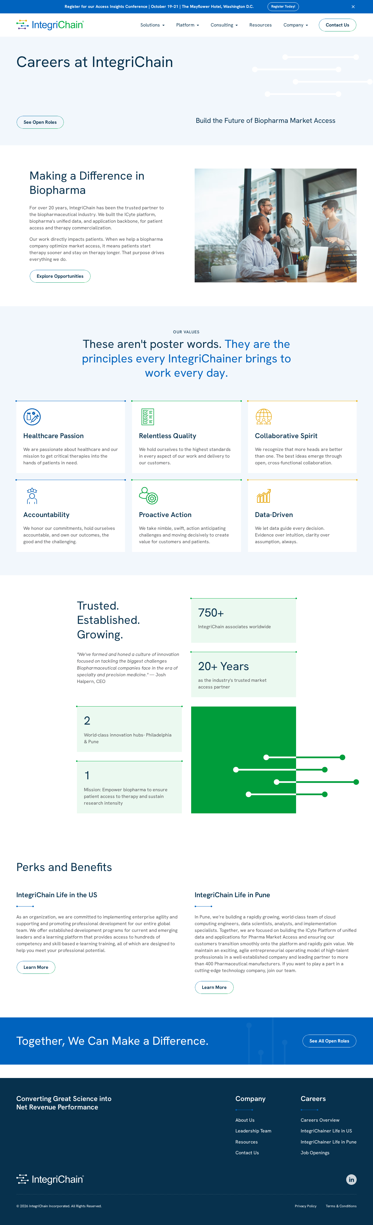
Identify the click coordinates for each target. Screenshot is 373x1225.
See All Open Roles (329, 1041)
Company (293, 25)
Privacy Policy (305, 1206)
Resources (260, 25)
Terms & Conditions (341, 1206)
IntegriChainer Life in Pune (329, 1142)
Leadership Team (253, 1131)
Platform (185, 25)
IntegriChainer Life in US (326, 1131)
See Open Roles (40, 122)
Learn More (36, 967)
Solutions (150, 25)
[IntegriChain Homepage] (50, 25)
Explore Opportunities (60, 276)
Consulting (222, 25)
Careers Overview (320, 1120)
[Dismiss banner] (353, 6)
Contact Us (337, 25)
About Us (245, 1120)
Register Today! (283, 6)
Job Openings (315, 1153)
